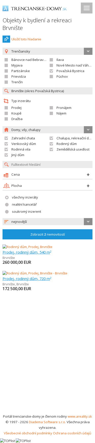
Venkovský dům (23, 143)
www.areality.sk (80, 416)
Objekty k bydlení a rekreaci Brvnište (37, 24)
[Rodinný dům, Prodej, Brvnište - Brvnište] (35, 273)
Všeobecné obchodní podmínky (28, 433)
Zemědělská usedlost (72, 149)
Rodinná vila (20, 149)
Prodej (16, 107)
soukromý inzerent (26, 211)
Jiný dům (17, 155)
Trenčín (17, 82)
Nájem (61, 113)
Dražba (17, 119)
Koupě (16, 113)
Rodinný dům (66, 143)
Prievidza (18, 76)
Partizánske (20, 71)
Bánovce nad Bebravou (29, 59)
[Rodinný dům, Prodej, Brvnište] (27, 246)
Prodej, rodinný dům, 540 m (27, 252)
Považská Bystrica (70, 71)
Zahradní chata (23, 138)
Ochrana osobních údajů (72, 433)
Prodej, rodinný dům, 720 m (27, 278)
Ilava (60, 59)
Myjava (17, 65)
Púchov (62, 76)
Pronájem (63, 107)
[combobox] (47, 221)
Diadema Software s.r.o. (47, 422)
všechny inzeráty (25, 197)
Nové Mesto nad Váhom (74, 65)
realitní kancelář (24, 204)
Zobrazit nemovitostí (47, 234)
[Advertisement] (47, 363)
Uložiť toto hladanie (26, 39)
